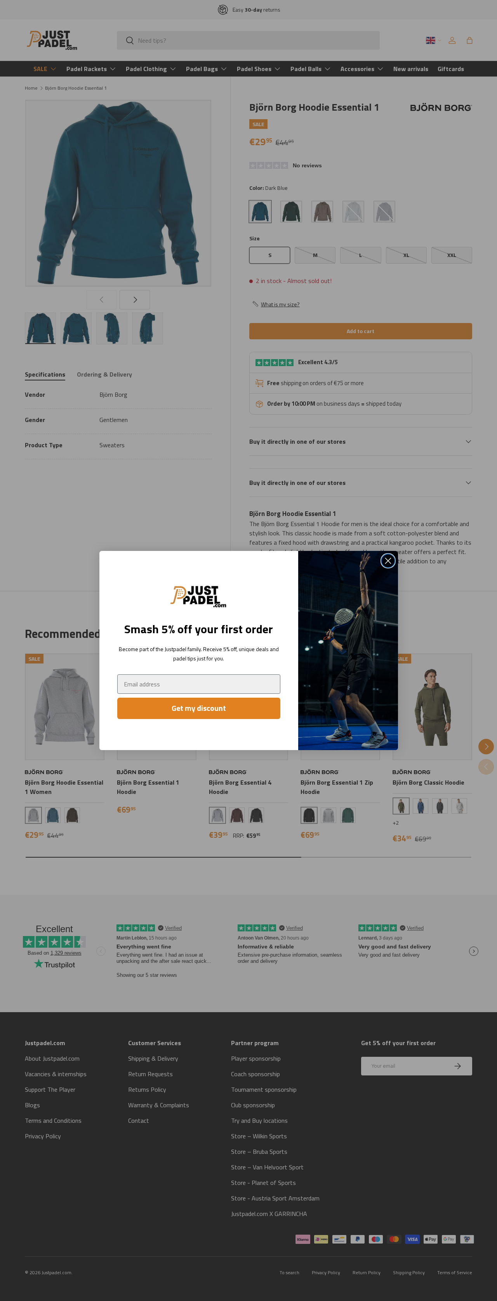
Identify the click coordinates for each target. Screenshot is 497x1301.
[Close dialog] (388, 561)
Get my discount (199, 708)
